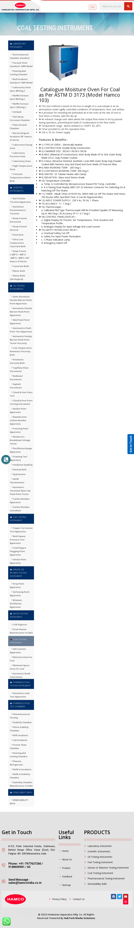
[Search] (128, 6)
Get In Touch (131, 444)
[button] (5, 459)
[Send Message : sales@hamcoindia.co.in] (3, 881)
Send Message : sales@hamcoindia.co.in (25, 881)
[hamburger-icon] (92, 7)
